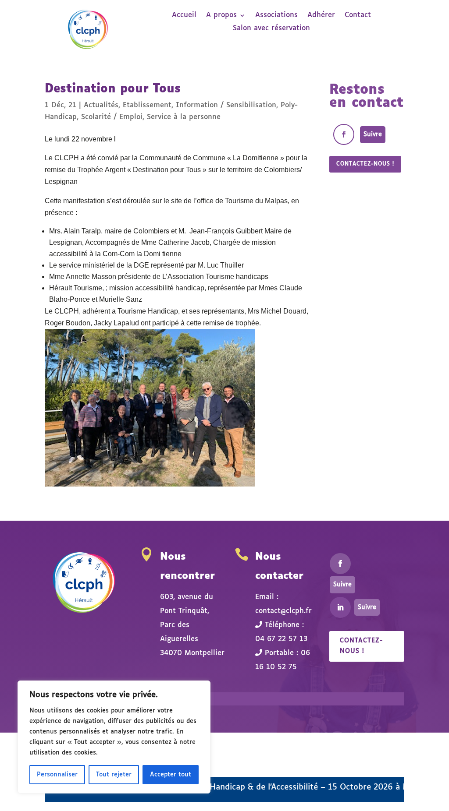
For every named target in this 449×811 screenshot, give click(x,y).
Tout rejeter (114, 775)
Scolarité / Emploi (112, 117)
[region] (114, 737)
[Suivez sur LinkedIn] (340, 607)
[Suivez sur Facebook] (343, 134)
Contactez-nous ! (365, 164)
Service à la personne (184, 117)
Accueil (184, 15)
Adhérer (321, 15)
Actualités (101, 105)
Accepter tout (170, 775)
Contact (358, 15)
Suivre (372, 134)
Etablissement (147, 105)
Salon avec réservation (271, 28)
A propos (221, 15)
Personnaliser (57, 775)
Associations (276, 15)
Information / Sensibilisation (226, 105)
